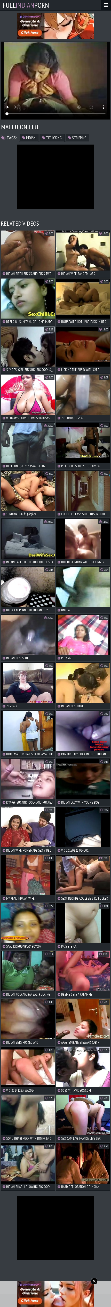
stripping (78, 137)
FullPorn (26, 5)
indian (30, 137)
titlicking (53, 137)
